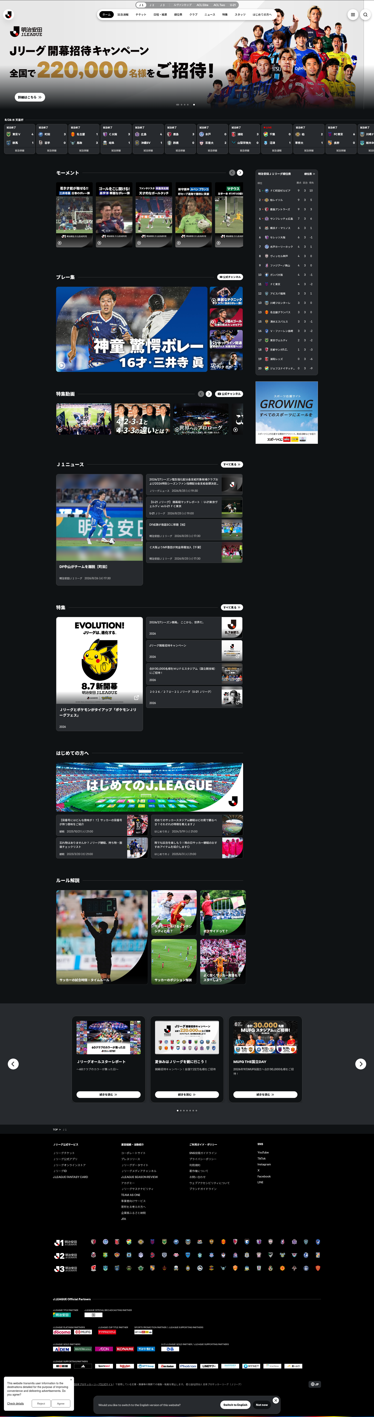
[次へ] (240, 173)
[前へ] (232, 173)
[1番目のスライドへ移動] (176, 104)
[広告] (287, 412)
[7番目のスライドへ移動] (196, 1110)
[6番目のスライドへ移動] (193, 1110)
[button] (353, 14)
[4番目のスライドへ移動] (194, 104)
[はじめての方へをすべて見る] (149, 787)
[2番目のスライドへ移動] (184, 104)
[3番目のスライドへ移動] (190, 104)
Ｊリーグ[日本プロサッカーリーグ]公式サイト (89, 1384)
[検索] (365, 14)
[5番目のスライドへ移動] (197, 104)
